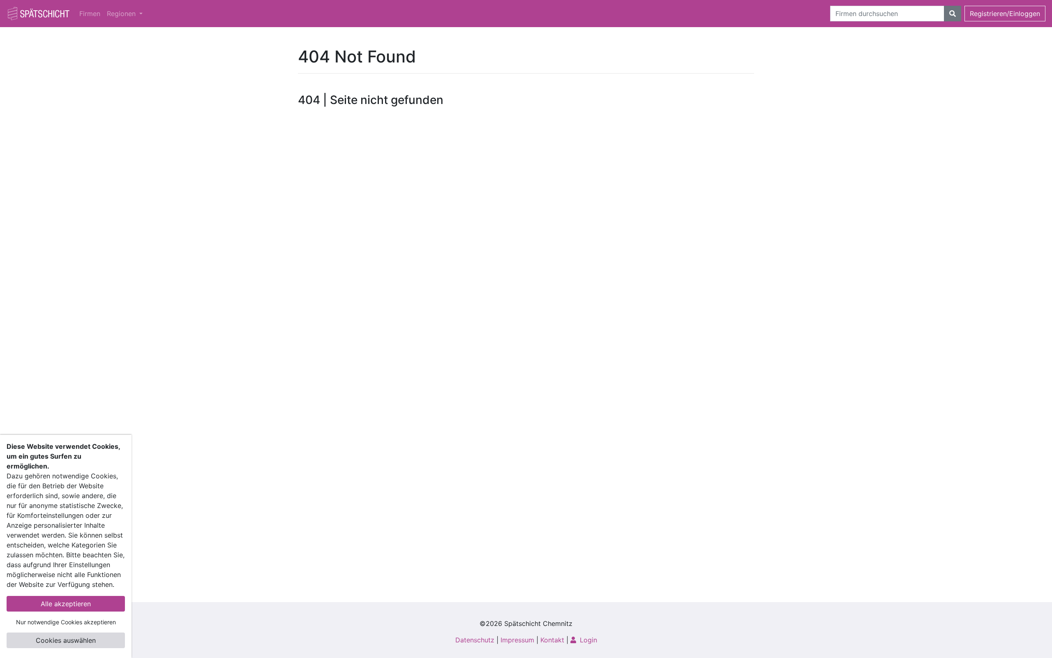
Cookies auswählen (66, 640)
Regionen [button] (122, 13)
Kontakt (552, 640)
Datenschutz (474, 640)
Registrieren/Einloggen (1005, 13)
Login (587, 640)
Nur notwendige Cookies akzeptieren (66, 622)
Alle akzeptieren (66, 604)
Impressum (517, 640)
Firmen (89, 13)
